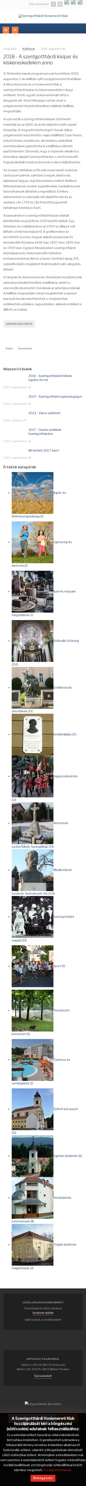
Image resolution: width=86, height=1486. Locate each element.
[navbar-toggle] (6, 30)
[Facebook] (53, 4)
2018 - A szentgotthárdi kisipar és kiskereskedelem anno (40, 60)
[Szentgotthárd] (80, 2)
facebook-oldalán (43, 1312)
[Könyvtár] (66, 2)
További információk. (57, 1470)
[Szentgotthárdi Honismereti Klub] (43, 16)
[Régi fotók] (60, 4)
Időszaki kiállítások (19, 323)
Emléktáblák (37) (64, 734)
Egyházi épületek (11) (67, 1156)
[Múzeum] (73, 2)
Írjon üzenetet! (43, 1375)
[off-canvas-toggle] (15, 30)
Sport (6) (59, 966)
